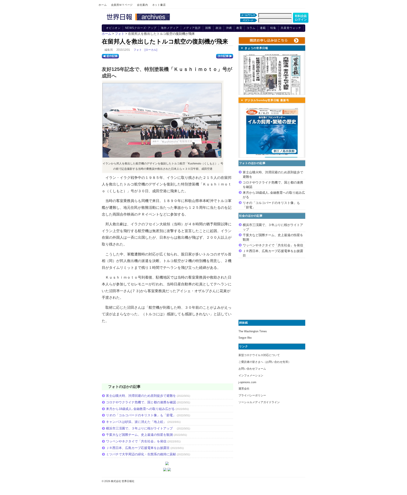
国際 (208, 27)
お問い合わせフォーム (252, 368)
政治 (219, 27)
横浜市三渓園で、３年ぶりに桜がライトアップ (141, 428)
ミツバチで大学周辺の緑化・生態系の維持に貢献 (141, 454)
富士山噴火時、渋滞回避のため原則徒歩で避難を (141, 395)
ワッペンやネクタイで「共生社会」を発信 (136, 441)
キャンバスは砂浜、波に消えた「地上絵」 (136, 421)
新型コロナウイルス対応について (259, 355)
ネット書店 (159, 4)
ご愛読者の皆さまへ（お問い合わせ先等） (264, 361)
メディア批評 (192, 27)
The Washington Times (252, 331)
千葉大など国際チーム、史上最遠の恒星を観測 (139, 434)
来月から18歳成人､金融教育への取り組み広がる (140, 409)
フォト (138, 49)
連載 (263, 27)
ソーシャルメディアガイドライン (259, 402)
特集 (273, 27)
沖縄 (229, 27)
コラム (251, 27)
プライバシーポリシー (252, 395)
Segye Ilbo (245, 337)
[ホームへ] (139, 21)
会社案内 (142, 4)
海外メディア (169, 27)
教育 (239, 27)
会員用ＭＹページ (122, 4)
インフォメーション (250, 375)
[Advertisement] (167, 356)
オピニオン (113, 27)
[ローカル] (151, 49)
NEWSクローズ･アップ (140, 27)
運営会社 (243, 388)
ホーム (103, 4)
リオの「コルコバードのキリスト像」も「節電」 (141, 415)
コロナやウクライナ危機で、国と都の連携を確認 (141, 402)
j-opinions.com (247, 382)
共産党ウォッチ (291, 27)
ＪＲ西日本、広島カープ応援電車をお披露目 (138, 448)
